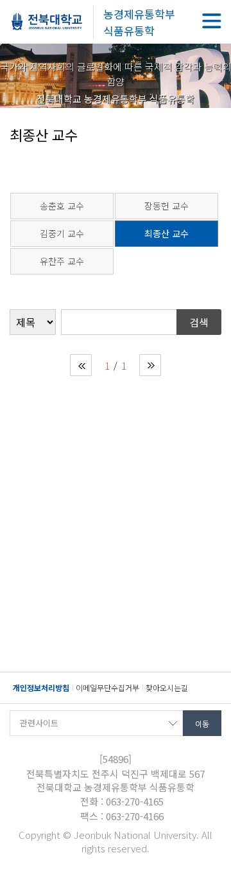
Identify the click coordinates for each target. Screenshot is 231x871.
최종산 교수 (166, 233)
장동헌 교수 (166, 205)
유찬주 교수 (62, 261)
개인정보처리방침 (41, 687)
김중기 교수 (62, 233)
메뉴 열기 (211, 21)
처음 (81, 365)
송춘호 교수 (62, 205)
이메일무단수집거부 (107, 687)
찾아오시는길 (167, 687)
